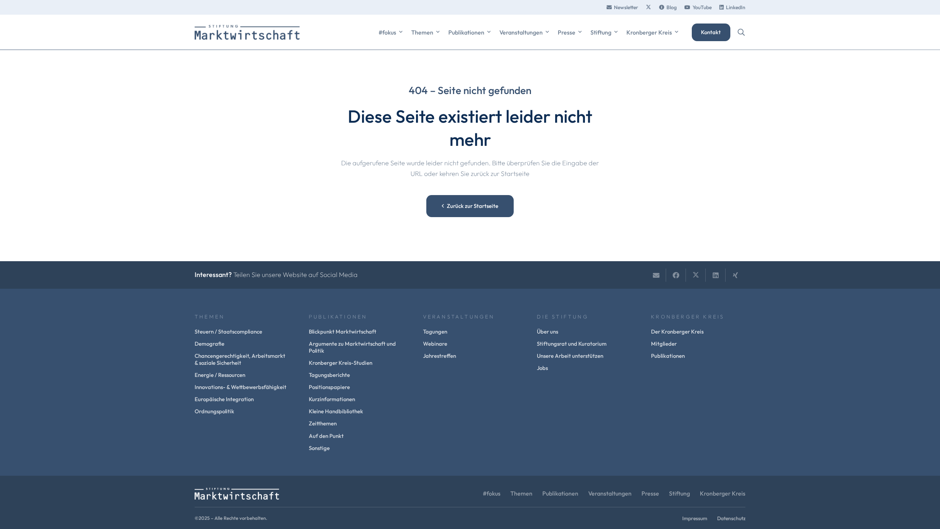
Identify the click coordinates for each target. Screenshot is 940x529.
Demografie (209, 343)
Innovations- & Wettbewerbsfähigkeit (240, 387)
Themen (521, 493)
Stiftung (679, 493)
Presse (650, 493)
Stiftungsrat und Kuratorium (572, 343)
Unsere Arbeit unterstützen (570, 355)
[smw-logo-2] (247, 32)
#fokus (491, 493)
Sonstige (319, 448)
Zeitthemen (323, 423)
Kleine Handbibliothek (336, 411)
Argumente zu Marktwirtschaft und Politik (352, 347)
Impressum (694, 518)
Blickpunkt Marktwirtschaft (342, 331)
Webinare (435, 343)
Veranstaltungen (610, 493)
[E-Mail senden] (656, 275)
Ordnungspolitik (214, 411)
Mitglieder (664, 343)
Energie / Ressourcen (220, 374)
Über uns (547, 331)
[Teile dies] (676, 275)
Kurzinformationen (332, 399)
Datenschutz (731, 518)
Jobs (542, 367)
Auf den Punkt (326, 435)
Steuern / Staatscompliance (228, 331)
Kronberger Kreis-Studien (340, 362)
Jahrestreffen (439, 355)
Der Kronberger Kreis (677, 331)
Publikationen (668, 355)
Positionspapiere (329, 387)
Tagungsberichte (329, 374)
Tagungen (435, 331)
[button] (400, 32)
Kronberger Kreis (722, 493)
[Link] (648, 7)
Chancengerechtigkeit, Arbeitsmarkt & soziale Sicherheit (240, 359)
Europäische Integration (224, 399)
